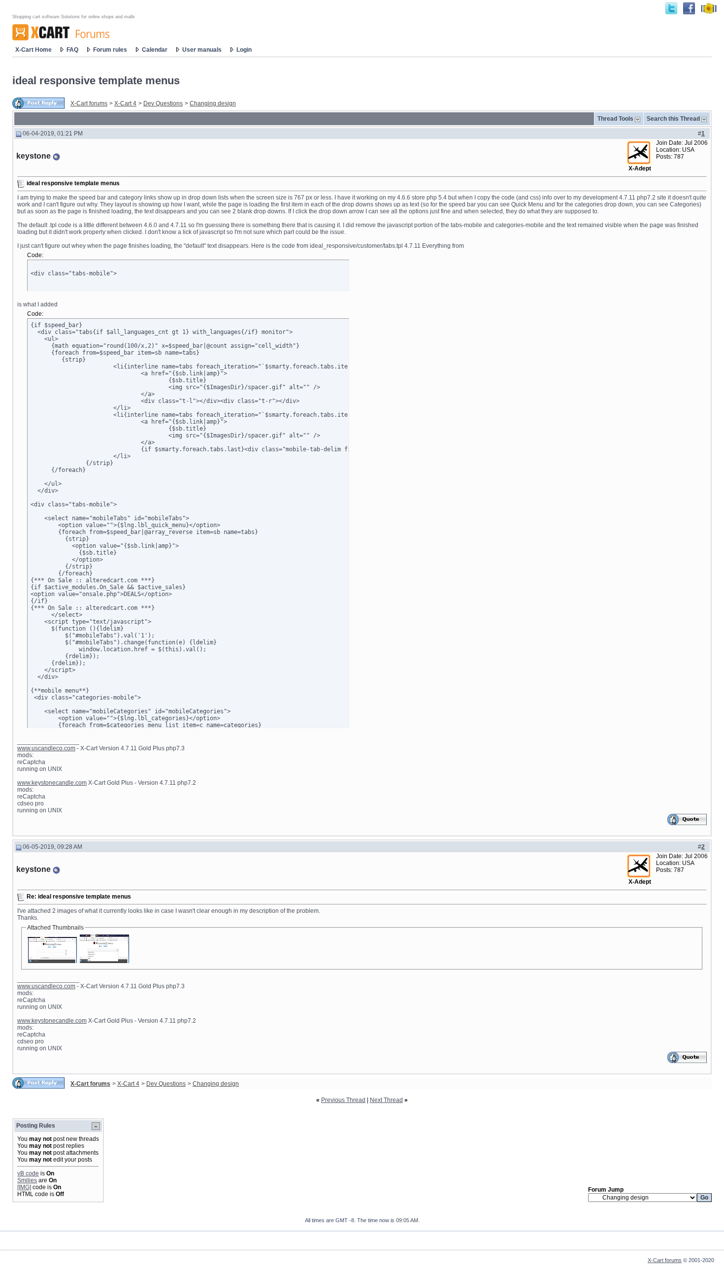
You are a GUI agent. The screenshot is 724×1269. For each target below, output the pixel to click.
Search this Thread (673, 118)
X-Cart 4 (125, 103)
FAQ (72, 49)
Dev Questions (163, 103)
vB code (28, 1173)
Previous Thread (343, 1100)
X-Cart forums (88, 103)
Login (244, 49)
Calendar (154, 49)
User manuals (202, 49)
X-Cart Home (33, 49)
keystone (33, 156)
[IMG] (24, 1187)
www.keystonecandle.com (52, 782)
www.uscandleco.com (46, 748)
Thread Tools (615, 118)
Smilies (27, 1180)
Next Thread (386, 1100)
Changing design (213, 103)
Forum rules (110, 49)
